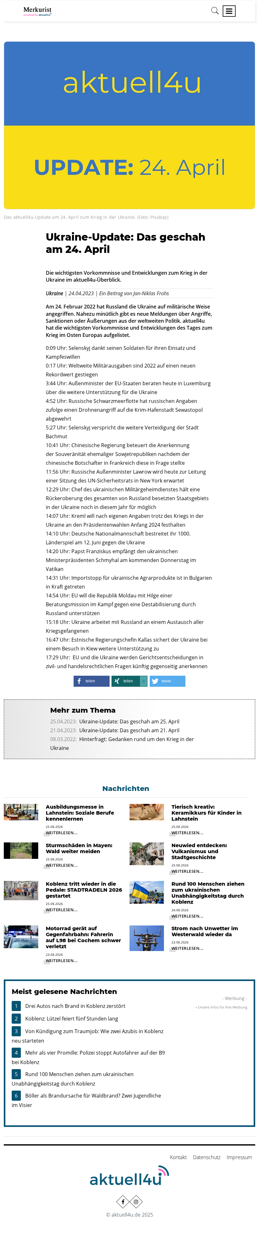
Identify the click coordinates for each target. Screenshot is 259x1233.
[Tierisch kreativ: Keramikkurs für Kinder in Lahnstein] (147, 811)
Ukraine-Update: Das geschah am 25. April (129, 721)
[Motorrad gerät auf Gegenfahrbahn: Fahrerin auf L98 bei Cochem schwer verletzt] (21, 936)
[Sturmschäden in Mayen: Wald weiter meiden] (21, 850)
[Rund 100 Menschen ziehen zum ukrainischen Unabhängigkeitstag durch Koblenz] (147, 891)
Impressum (239, 1157)
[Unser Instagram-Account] (136, 1201)
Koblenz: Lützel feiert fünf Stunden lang (71, 1018)
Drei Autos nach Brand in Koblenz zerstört (75, 1006)
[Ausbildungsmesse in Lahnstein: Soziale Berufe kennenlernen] (21, 811)
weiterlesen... (62, 832)
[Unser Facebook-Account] (123, 1201)
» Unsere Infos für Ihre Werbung (221, 1007)
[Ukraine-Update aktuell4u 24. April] (129, 125)
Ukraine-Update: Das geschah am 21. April (129, 730)
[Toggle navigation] (229, 11)
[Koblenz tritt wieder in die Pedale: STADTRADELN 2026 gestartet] (21, 890)
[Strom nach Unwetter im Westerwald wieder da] (147, 937)
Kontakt (178, 1157)
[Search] (215, 12)
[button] (92, 681)
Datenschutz (206, 1157)
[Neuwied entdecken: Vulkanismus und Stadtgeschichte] (147, 853)
